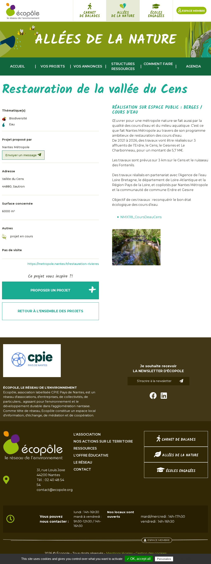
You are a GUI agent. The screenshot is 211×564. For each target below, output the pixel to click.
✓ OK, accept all (139, 559)
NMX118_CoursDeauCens (141, 217)
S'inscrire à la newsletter (154, 381)
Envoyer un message (21, 155)
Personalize (164, 559)
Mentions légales (119, 553)
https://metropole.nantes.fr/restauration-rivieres (63, 264)
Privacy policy (184, 559)
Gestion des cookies (151, 553)
